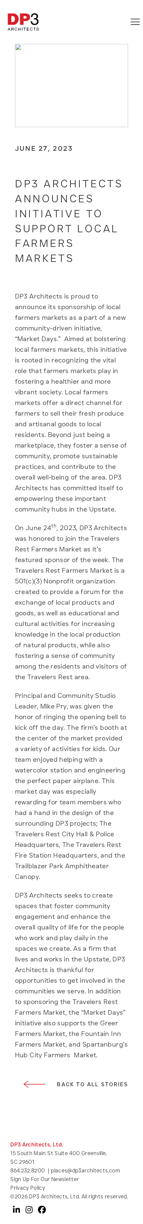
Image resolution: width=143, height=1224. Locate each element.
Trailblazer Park (39, 866)
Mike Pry (52, 706)
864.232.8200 (27, 1170)
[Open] (135, 22)
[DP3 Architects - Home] (23, 22)
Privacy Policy (27, 1188)
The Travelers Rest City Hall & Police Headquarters (64, 834)
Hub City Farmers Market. (56, 1055)
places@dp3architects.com (85, 1170)
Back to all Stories (92, 1084)
